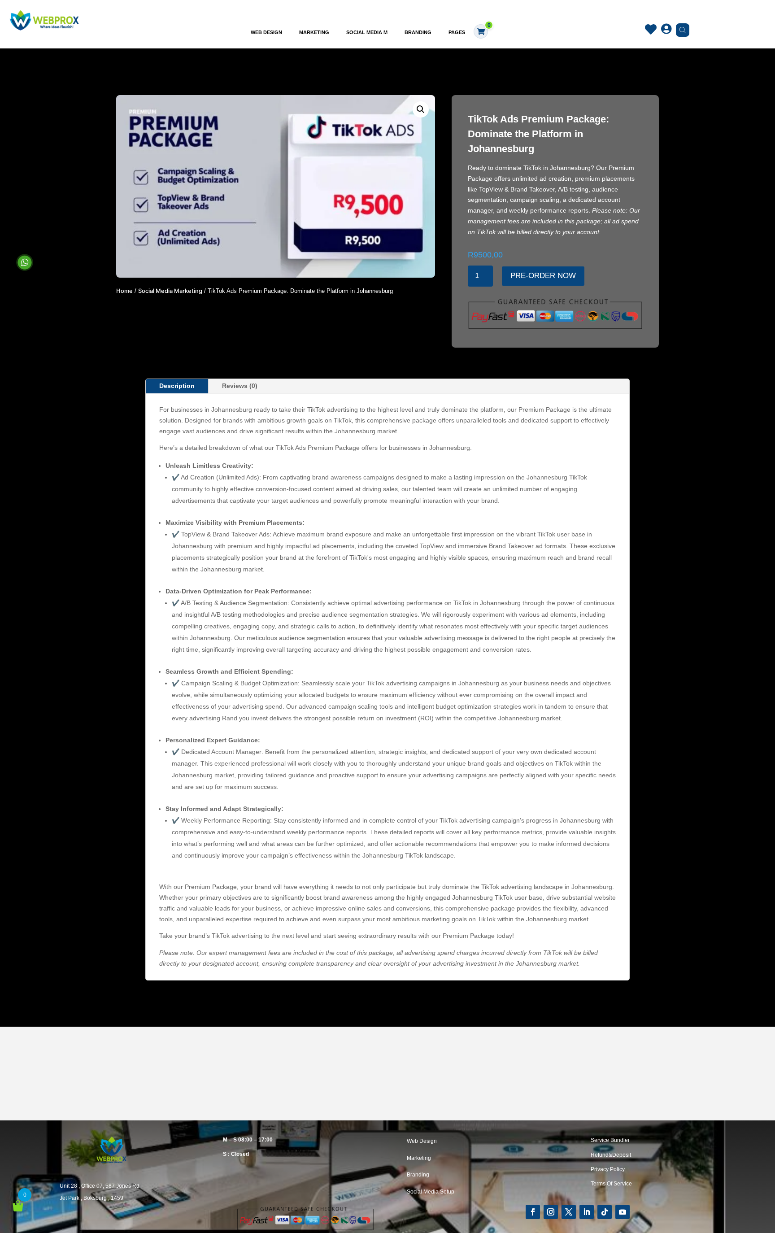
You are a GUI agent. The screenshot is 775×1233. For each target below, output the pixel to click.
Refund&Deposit (611, 1155)
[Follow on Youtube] (622, 1212)
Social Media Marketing (170, 291)
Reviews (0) (239, 385)
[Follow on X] (569, 1212)
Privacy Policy (608, 1169)
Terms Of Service (611, 1184)
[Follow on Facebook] (533, 1212)
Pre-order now (543, 275)
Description (177, 385)
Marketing (314, 32)
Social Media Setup (430, 1192)
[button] (421, 109)
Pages (456, 32)
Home (124, 291)
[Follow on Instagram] (551, 1212)
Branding (418, 32)
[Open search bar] (680, 29)
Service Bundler (610, 1140)
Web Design (266, 32)
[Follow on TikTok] (604, 1212)
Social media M (367, 32)
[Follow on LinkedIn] (586, 1212)
